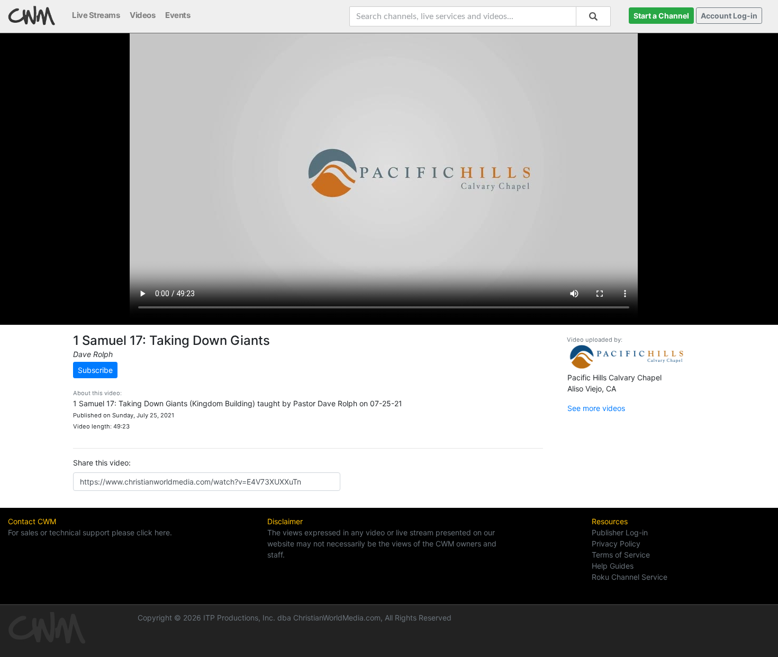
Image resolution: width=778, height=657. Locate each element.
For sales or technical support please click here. (90, 532)
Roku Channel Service (629, 576)
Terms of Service (621, 554)
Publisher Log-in (620, 532)
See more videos (596, 408)
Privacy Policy (616, 543)
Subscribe (95, 370)
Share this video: (102, 462)
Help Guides (613, 565)
